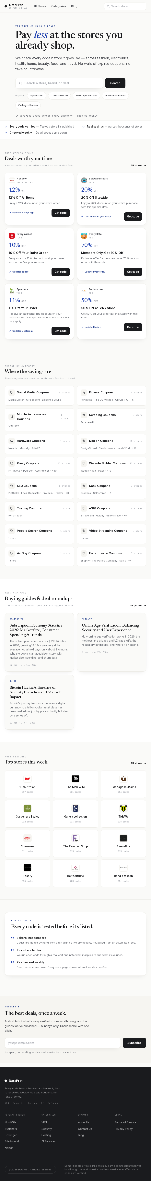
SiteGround (12, 1141)
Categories (58, 6)
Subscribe (134, 1042)
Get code (61, 212)
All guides (136, 605)
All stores (136, 165)
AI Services (48, 1141)
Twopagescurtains (86, 95)
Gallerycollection (28, 105)
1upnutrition (36, 95)
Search (115, 83)
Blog (74, 6)
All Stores (40, 6)
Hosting (46, 1135)
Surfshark (11, 1128)
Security (46, 1128)
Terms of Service (125, 1122)
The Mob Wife (59, 95)
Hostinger (11, 1135)
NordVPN (10, 1122)
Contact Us (85, 1128)
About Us (83, 1122)
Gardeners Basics (115, 95)
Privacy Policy (124, 1128)
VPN (44, 1122)
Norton (9, 1147)
